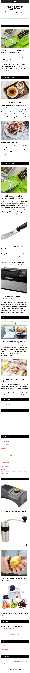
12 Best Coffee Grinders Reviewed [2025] (14, 545)
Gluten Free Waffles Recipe (11, 102)
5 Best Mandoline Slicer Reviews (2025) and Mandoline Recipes (13, 51)
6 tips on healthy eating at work (13, 342)
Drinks (3, 452)
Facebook (22, 626)
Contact (3, 653)
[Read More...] (6, 70)
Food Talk (4, 459)
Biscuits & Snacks (6, 441)
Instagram (4, 628)
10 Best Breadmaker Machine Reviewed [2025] (12, 298)
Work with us (5, 649)
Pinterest (11, 628)
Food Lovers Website (15, 8)
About (3, 646)
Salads (3, 469)
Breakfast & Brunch (6, 445)
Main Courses (5, 466)
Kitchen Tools (5, 462)
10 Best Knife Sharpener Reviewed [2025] (14, 511)
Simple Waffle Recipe (9, 142)
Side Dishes (4, 473)
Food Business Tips (6, 455)
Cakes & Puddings (6, 448)
